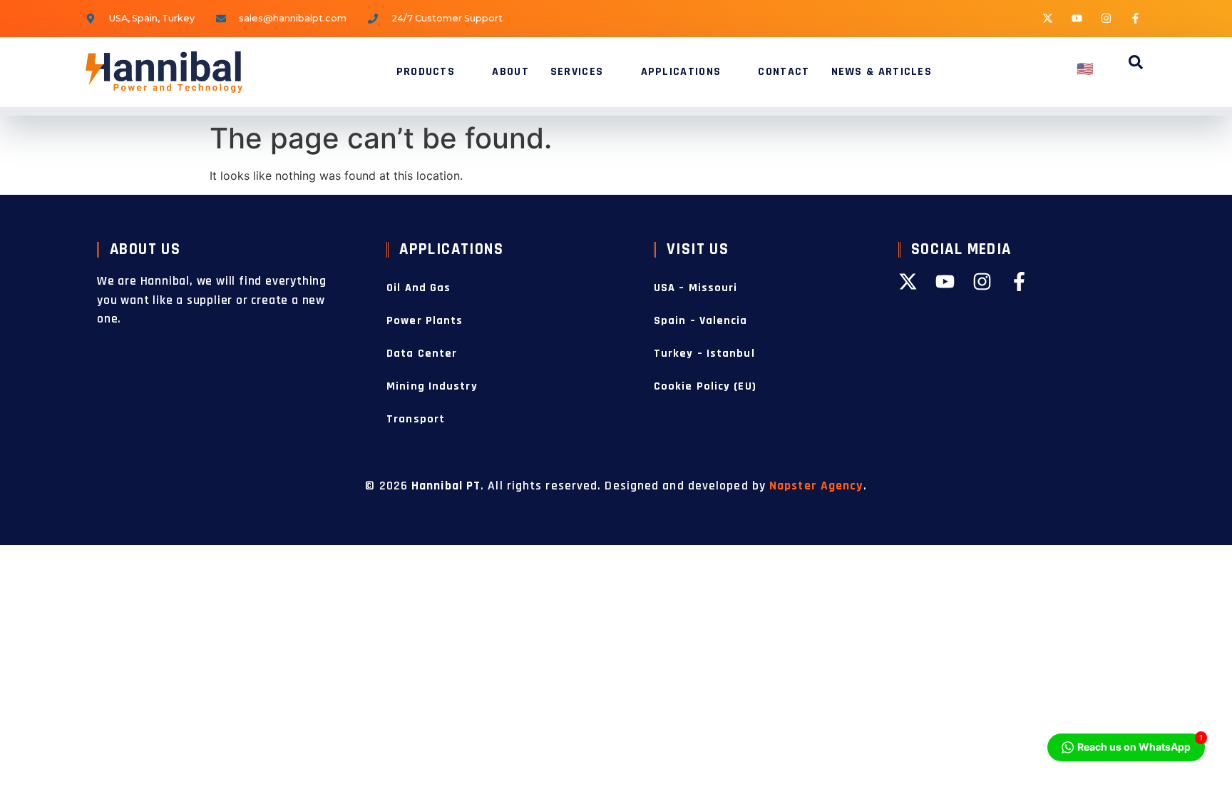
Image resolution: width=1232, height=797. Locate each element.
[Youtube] (1077, 18)
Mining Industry (432, 386)
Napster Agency (816, 486)
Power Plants (424, 320)
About (510, 71)
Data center (421, 353)
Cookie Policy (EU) (705, 386)
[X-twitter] (1048, 18)
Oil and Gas (418, 287)
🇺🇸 (1086, 69)
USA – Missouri (695, 287)
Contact (783, 71)
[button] (1136, 64)
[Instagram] (1106, 18)
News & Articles (882, 71)
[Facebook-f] (1135, 18)
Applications (681, 71)
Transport (415, 419)
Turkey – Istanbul (704, 353)
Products (425, 71)
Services (576, 71)
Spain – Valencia (701, 320)
